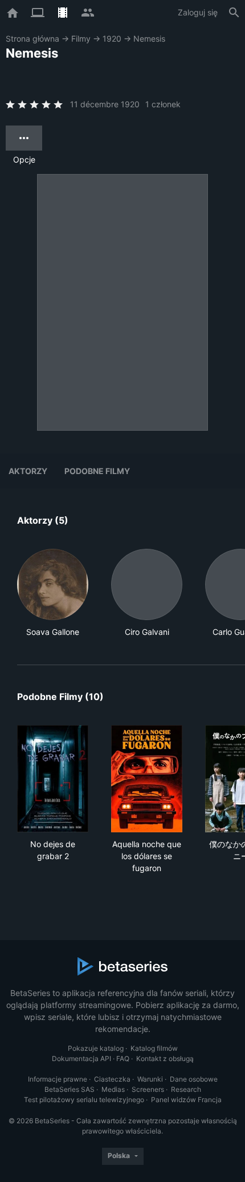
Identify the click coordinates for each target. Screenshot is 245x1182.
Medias (113, 1089)
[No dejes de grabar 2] (52, 778)
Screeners (148, 1089)
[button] (52, 593)
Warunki (150, 1079)
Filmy (81, 38)
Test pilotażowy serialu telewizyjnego (84, 1099)
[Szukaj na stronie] (234, 12)
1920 (112, 38)
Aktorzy (28, 471)
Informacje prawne (57, 1079)
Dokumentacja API (81, 1058)
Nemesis (149, 38)
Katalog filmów (154, 1048)
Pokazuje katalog (96, 1048)
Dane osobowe (194, 1079)
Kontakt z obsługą (165, 1058)
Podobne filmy (97, 471)
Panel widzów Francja (186, 1099)
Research (186, 1089)
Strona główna (32, 38)
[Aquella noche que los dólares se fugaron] (146, 778)
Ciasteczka (112, 1079)
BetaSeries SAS (69, 1089)
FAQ (122, 1058)
